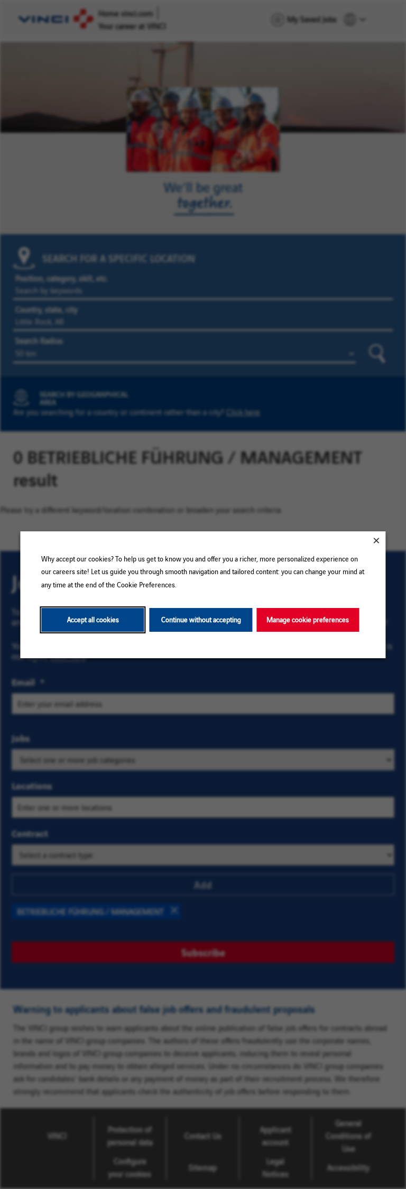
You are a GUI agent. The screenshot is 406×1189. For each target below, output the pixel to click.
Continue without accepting (201, 619)
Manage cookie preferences (307, 619)
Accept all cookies (93, 619)
